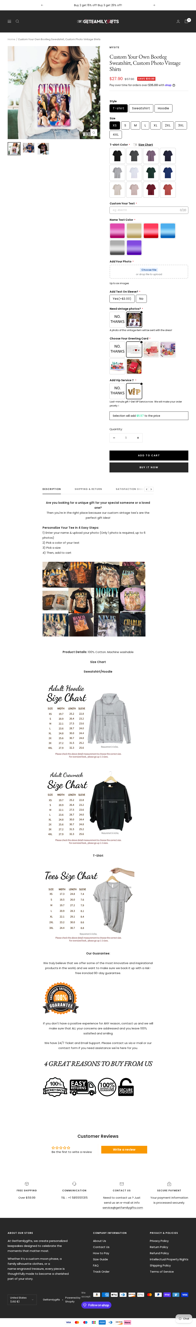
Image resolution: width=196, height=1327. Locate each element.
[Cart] (186, 21)
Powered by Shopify (72, 1299)
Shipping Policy (160, 1265)
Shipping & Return (88, 489)
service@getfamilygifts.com (123, 1208)
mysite (114, 47)
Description (51, 489)
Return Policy (159, 1247)
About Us (99, 1241)
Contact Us (101, 1247)
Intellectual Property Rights (169, 1259)
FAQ (96, 1265)
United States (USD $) (18, 1299)
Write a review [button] (124, 1149)
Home (11, 39)
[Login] (178, 21)
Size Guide (100, 1259)
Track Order (101, 1272)
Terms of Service (162, 1272)
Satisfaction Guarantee (134, 489)
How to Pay (101, 1253)
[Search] (17, 21)
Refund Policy (159, 1253)
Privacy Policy (159, 1241)
